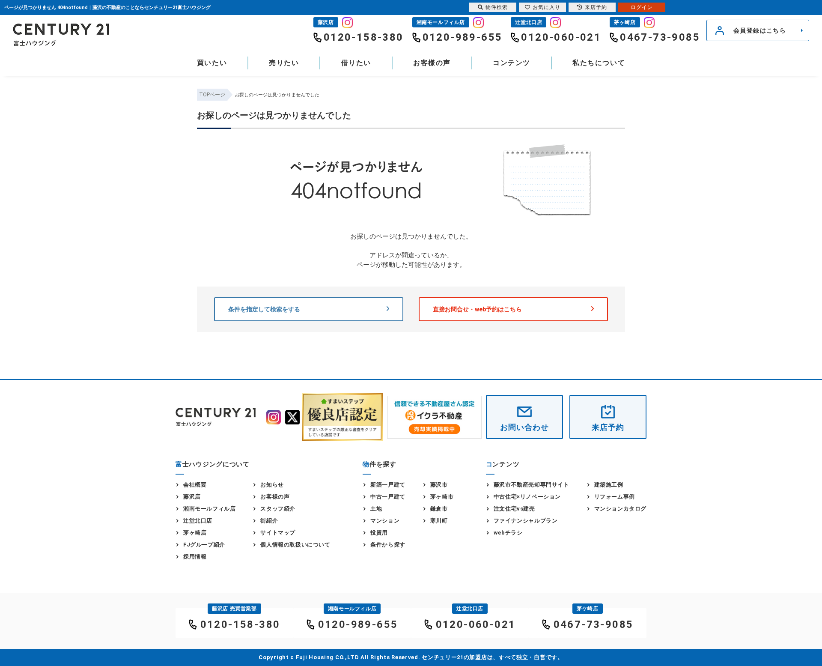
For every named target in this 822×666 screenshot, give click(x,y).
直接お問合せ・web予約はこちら (477, 309)
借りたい (356, 63)
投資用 (379, 532)
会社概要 (194, 484)
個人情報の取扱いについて (295, 544)
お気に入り (546, 7)
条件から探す (387, 544)
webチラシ (508, 532)
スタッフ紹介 (277, 508)
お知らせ (271, 484)
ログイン (642, 7)
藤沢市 (439, 484)
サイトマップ (277, 532)
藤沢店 (192, 496)
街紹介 (269, 520)
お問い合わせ (524, 427)
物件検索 (496, 7)
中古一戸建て (387, 496)
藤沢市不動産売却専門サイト (531, 484)
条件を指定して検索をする (264, 309)
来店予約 (608, 427)
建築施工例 (608, 484)
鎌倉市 (439, 508)
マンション (384, 520)
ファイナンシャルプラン (526, 520)
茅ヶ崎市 (441, 496)
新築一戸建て (387, 484)
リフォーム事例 (614, 496)
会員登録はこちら (759, 30)
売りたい (284, 63)
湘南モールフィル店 (209, 508)
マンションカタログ (620, 508)
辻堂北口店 (197, 520)
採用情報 (194, 556)
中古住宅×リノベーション (527, 496)
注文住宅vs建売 (514, 508)
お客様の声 (432, 63)
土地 (376, 508)
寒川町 (439, 520)
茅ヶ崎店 (194, 532)
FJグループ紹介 (204, 544)
